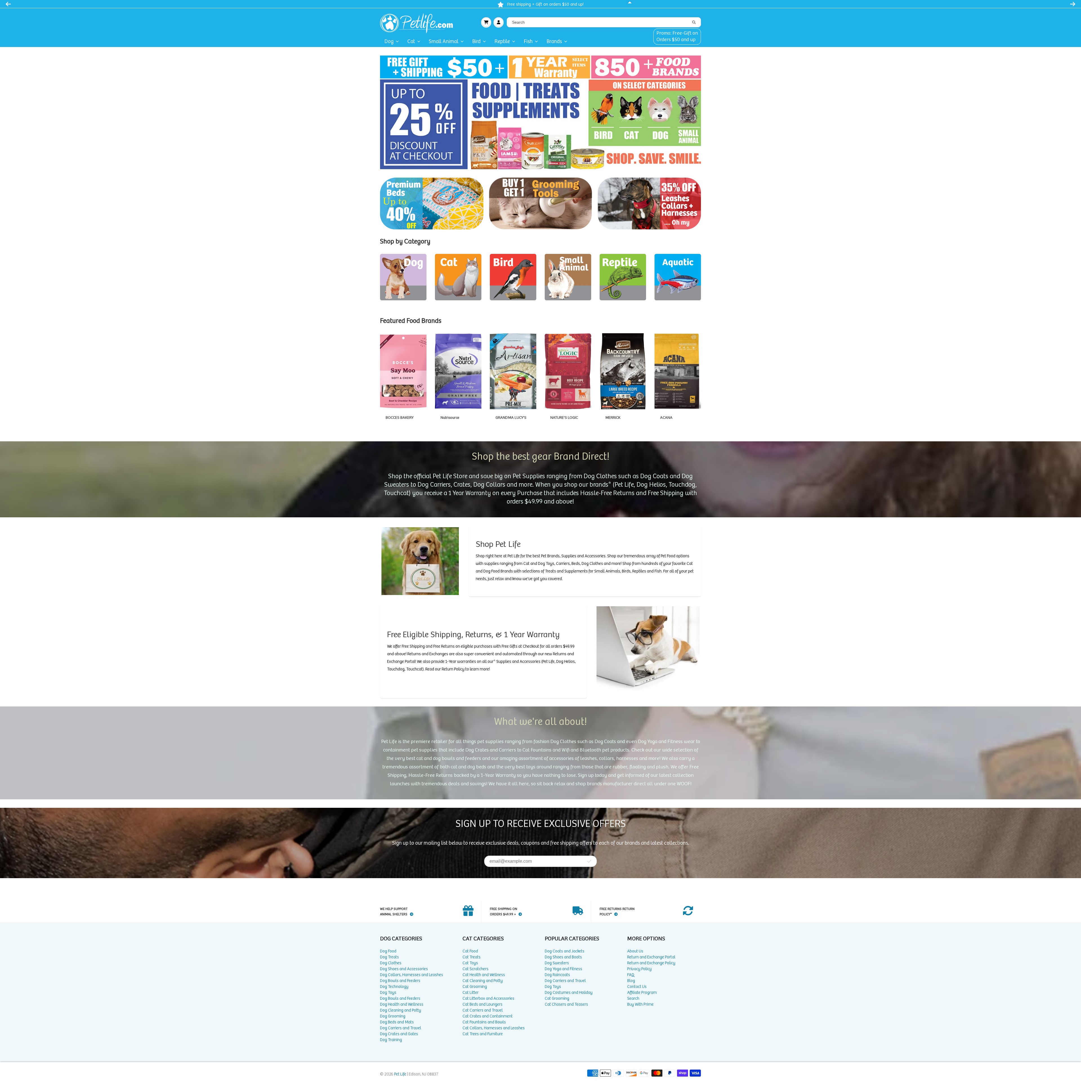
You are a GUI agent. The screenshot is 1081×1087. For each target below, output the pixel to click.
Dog (389, 41)
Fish (528, 41)
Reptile (502, 41)
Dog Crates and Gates (399, 1034)
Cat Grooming (475, 986)
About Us (635, 951)
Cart (486, 22)
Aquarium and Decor (678, 277)
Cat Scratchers (475, 969)
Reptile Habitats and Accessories (623, 277)
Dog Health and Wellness (401, 1004)
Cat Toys (458, 277)
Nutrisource (458, 371)
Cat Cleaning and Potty (483, 980)
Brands (554, 41)
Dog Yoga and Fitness (563, 969)
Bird (476, 41)
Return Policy (453, 669)
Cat (411, 41)
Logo (418, 22)
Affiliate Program (642, 992)
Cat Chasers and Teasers (566, 1004)
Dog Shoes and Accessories (404, 969)
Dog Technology (394, 986)
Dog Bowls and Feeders (400, 980)
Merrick (623, 371)
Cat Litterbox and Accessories (488, 998)
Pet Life (400, 1074)
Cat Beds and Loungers (482, 1004)
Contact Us (637, 986)
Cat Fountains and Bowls (484, 1022)
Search (633, 998)
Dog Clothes (390, 963)
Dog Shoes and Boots (563, 957)
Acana (678, 371)
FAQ (630, 974)
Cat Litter (471, 992)
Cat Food (470, 951)
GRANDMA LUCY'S (510, 417)
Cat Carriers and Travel (483, 1010)
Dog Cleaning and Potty (400, 1010)
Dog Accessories (403, 277)
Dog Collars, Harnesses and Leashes (411, 974)
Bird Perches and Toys (513, 277)
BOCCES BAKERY (400, 417)
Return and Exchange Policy (651, 963)
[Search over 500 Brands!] (694, 22)
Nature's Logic (568, 371)
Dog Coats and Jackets (564, 951)
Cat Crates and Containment (488, 1016)
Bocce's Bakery (403, 371)
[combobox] (604, 22)
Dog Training (391, 1039)
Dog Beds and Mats (397, 1022)
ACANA (666, 417)
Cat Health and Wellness (484, 974)
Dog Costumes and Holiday (569, 992)
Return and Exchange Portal (651, 957)
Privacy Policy (639, 969)
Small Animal (443, 41)
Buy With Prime (640, 1004)
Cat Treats (472, 957)
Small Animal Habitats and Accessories (568, 277)
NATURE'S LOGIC (564, 417)
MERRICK (612, 417)
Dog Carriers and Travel (400, 1028)
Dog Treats (389, 957)
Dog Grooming (392, 1016)
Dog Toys (388, 992)
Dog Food (388, 951)
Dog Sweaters (557, 963)
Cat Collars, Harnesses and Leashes (494, 1028)
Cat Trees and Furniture (483, 1034)
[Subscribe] (589, 861)
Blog (631, 980)
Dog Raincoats (557, 974)
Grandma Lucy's (513, 371)
